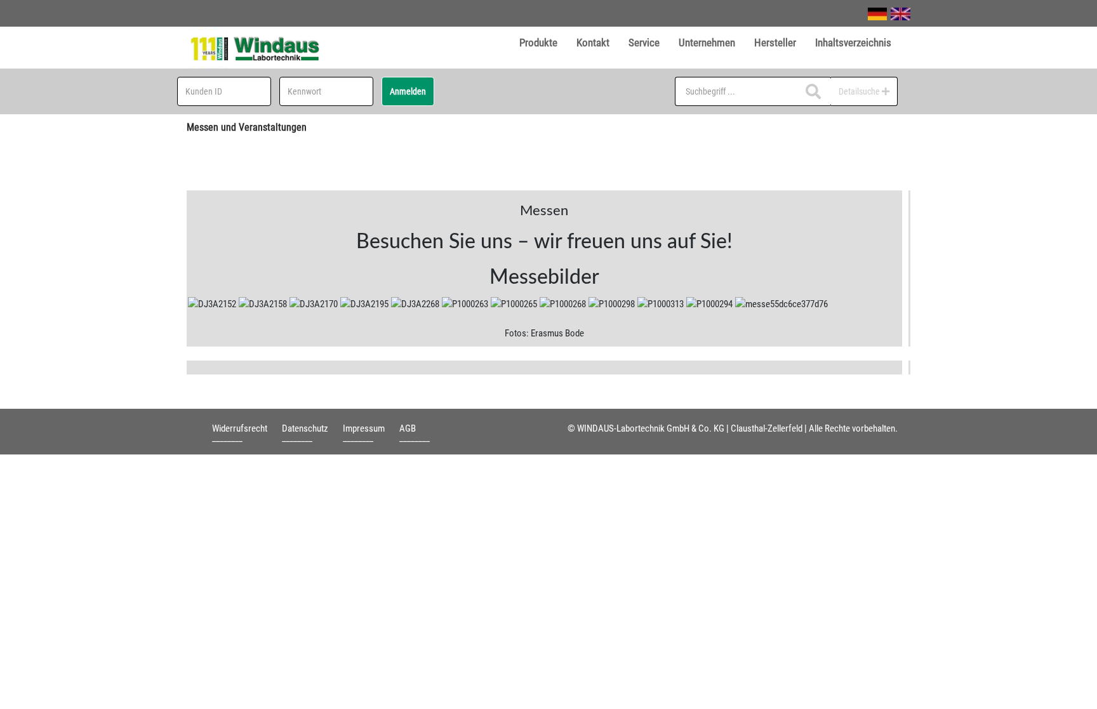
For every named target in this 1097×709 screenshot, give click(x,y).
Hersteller (775, 42)
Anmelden (408, 91)
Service (644, 42)
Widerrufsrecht (239, 428)
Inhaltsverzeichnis (853, 42)
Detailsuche (860, 91)
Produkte (538, 42)
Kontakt (592, 42)
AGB (407, 428)
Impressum (364, 428)
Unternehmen (707, 42)
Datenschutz (305, 428)
